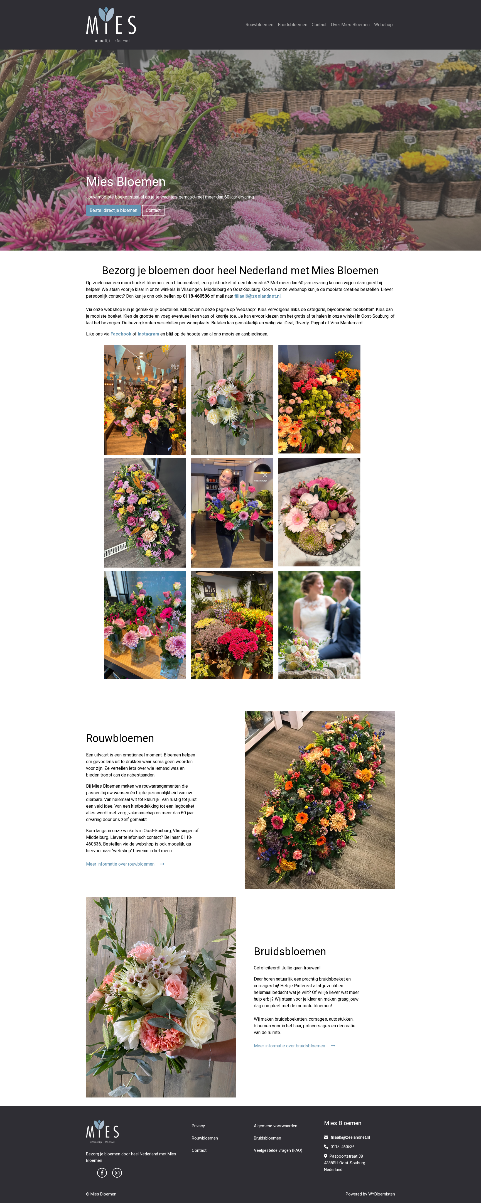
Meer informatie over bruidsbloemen (290, 1045)
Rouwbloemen (259, 24)
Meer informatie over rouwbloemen (121, 864)
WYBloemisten (381, 1194)
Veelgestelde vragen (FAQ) (278, 1150)
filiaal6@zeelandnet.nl (350, 1137)
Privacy (198, 1125)
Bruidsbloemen (292, 24)
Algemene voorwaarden (275, 1125)
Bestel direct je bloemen (113, 210)
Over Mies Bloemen (350, 24)
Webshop (383, 24)
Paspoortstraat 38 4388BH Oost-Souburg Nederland (344, 1163)
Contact (319, 24)
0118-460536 (342, 1146)
